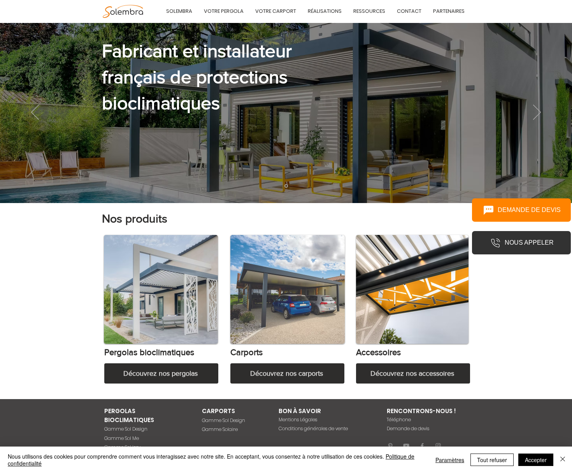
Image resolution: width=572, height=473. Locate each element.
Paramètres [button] (449, 460)
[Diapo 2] (286, 186)
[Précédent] (35, 113)
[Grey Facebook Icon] (422, 445)
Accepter (536, 460)
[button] (179, 11)
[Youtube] (406, 445)
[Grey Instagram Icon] (438, 445)
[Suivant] (537, 113)
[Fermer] (562, 460)
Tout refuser (492, 460)
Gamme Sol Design (125, 429)
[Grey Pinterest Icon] (390, 445)
